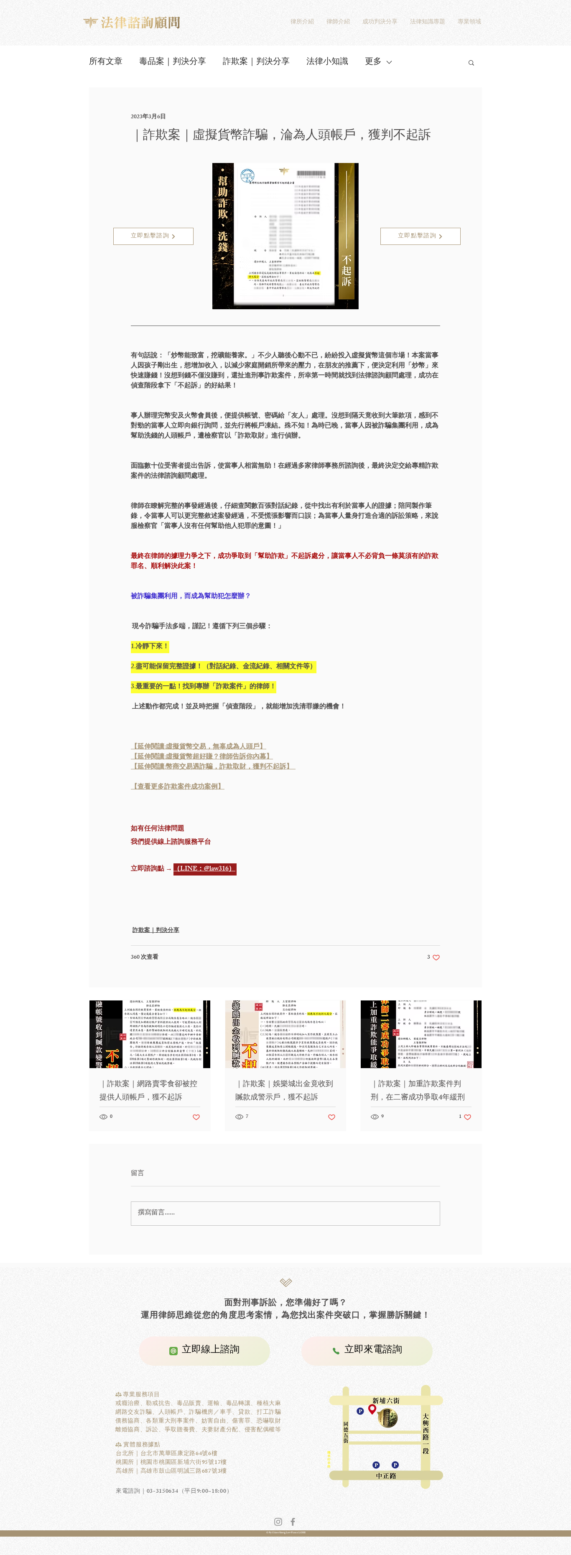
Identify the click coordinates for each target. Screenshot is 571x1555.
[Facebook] (293, 1522)
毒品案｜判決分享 (172, 62)
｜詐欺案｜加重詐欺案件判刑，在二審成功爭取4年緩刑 (418, 1091)
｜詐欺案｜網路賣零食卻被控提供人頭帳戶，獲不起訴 (148, 1091)
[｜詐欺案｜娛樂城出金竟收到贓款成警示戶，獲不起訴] (285, 1034)
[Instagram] (278, 1522)
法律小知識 (327, 62)
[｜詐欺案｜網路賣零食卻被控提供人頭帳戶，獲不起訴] (149, 1034)
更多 (373, 62)
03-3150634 (162, 1491)
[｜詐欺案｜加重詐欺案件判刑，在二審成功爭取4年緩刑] (421, 1034)
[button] (471, 62)
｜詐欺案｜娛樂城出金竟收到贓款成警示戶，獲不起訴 (284, 1091)
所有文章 (105, 62)
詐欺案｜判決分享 (256, 62)
